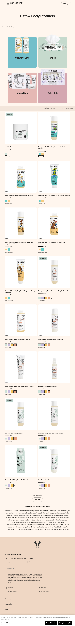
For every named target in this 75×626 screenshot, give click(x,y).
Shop (64, 3)
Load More (38, 499)
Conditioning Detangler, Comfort (47, 386)
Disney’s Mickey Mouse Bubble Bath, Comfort (17, 339)
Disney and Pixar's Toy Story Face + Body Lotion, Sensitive (54, 195)
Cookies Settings (5, 622)
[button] (70, 3)
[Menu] (4, 3)
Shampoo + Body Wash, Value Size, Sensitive (50, 433)
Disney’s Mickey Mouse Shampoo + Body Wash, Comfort (53, 291)
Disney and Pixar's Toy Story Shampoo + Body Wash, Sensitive (52, 147)
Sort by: (46, 108)
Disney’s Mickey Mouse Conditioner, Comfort (50, 339)
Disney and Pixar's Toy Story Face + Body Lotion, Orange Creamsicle (20, 291)
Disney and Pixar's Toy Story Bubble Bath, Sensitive (19, 195)
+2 (15, 485)
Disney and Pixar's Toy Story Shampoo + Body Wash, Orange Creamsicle (19, 243)
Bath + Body (10, 27)
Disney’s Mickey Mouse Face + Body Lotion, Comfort (19, 386)
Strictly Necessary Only (65, 623)
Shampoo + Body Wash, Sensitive (14, 433)
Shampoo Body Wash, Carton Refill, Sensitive (17, 480)
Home (3, 27)
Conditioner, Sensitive (44, 480)
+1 (51, 298)
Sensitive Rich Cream (11, 147)
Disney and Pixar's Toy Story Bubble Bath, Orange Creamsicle (51, 243)
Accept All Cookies (51, 623)
